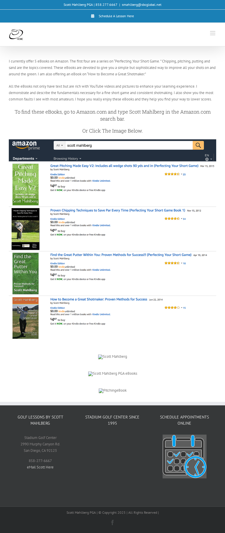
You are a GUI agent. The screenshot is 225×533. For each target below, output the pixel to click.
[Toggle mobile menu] (213, 33)
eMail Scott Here (40, 467)
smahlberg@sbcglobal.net (141, 4)
